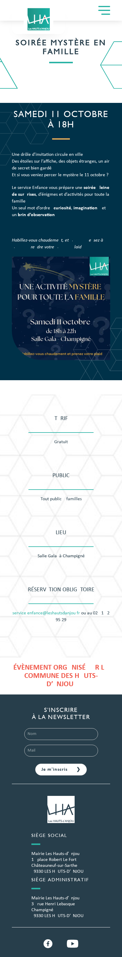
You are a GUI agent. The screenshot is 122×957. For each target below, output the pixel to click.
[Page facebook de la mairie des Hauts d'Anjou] (48, 943)
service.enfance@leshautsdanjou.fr (46, 613)
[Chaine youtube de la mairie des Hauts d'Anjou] (72, 943)
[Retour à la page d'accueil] (61, 813)
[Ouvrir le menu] (104, 10)
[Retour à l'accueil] (38, 19)
